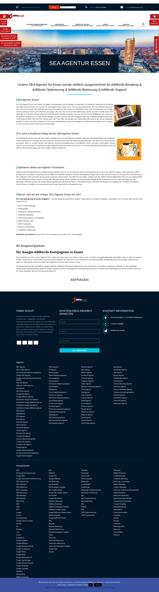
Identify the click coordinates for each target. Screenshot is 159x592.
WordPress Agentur (87, 412)
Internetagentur (54, 378)
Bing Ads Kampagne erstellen (59, 532)
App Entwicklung (86, 501)
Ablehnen (97, 585)
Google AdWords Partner (57, 518)
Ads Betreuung (54, 481)
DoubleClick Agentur (120, 398)
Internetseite (85, 476)
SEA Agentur (20, 411)
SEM (17, 507)
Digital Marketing (119, 493)
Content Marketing (120, 487)
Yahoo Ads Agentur (22, 427)
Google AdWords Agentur (25, 397)
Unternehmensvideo (120, 512)
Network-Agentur (119, 395)
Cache (18, 535)
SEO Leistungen (21, 490)
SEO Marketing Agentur (57, 417)
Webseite (84, 470)
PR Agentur (52, 370)
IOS (82, 504)
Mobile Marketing (119, 484)
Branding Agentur (55, 406)
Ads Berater (53, 495)
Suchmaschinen (21, 518)
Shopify (116, 518)
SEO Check (20, 501)
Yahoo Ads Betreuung (56, 540)
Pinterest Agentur (87, 406)
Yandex (51, 552)
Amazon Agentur (86, 367)
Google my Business (23, 549)
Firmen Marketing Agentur (58, 392)
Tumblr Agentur (86, 403)
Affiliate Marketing (22, 577)
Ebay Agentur (85, 370)
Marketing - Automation (121, 481)
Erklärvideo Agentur (120, 403)
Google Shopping (22, 566)
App (82, 495)
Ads (50, 470)
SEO (17, 470)
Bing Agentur (20, 419)
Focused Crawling (120, 504)
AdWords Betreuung (56, 501)
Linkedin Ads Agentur (23, 442)
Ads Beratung (53, 484)
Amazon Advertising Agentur (25, 439)
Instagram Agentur (87, 381)
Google (18, 512)
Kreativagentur (54, 381)
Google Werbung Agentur (25, 450)
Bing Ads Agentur (22, 422)
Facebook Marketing (121, 479)
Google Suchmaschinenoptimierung (28, 479)
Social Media (118, 532)
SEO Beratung (21, 495)
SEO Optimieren (21, 487)
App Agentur (118, 367)
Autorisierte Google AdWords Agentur (29, 402)
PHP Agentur (118, 372)
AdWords (52, 473)
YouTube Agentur (87, 378)
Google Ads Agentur (23, 394)
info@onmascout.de (136, 7)
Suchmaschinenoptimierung (25, 473)
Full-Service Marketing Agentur (59, 384)
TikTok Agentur (86, 389)
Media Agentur (54, 372)
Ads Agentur (20, 388)
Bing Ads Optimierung (56, 529)
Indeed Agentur (86, 395)
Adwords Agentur (22, 383)
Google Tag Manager (23, 560)
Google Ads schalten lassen (58, 493)
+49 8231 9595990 (100, 7)
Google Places (21, 552)
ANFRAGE (126, 25)
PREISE (105, 25)
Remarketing (20, 574)
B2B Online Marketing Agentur (59, 398)
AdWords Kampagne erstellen (59, 507)
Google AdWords (54, 479)
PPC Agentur (20, 416)
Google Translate (22, 568)
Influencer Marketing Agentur (91, 386)
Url (17, 526)
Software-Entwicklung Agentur (124, 392)
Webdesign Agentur (120, 370)
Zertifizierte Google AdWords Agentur (29, 408)
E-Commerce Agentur (56, 403)
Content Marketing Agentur (123, 384)
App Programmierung (88, 498)
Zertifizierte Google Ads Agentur (27, 405)
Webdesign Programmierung (91, 490)
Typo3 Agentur (86, 417)
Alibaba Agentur (86, 372)
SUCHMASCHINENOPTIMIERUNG (36, 25)
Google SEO (20, 476)
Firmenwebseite (86, 479)
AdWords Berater (54, 515)
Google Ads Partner (55, 498)
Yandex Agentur (21, 430)
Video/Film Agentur (120, 400)
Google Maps (20, 554)
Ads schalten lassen (55, 490)
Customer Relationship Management (126, 490)
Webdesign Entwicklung (89, 493)
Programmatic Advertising (122, 501)
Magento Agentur (87, 415)
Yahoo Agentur (21, 425)
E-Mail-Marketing (119, 476)
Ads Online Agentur (22, 391)
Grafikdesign (85, 487)
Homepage (85, 473)
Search (18, 515)
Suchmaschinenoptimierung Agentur (28, 372)
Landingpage (85, 484)
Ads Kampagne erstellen (57, 487)
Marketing (117, 470)
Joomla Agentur (86, 420)
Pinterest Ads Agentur (23, 433)
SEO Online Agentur (23, 370)
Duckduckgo (53, 549)
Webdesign (85, 481)
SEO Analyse (20, 498)
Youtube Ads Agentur (23, 436)
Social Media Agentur (56, 400)
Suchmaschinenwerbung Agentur (27, 453)
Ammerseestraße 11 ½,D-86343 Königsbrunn (126, 317)
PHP (82, 509)
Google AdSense (22, 543)
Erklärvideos (118, 509)
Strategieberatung (120, 507)
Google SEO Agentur (23, 375)
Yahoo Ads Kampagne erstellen (59, 546)
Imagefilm (117, 515)
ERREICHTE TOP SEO (82, 25)
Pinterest (117, 535)
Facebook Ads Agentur (24, 444)
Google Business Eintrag (24, 546)
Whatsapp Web (119, 526)
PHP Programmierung (88, 512)
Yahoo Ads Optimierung (57, 543)
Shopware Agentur (120, 386)
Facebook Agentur (87, 375)
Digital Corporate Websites (123, 498)
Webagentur (53, 389)
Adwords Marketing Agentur (58, 420)
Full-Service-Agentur (56, 395)
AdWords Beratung (55, 504)
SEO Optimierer (21, 484)
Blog (54, 7)
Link (17, 532)
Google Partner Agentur (24, 456)
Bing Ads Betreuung (55, 526)
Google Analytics (22, 540)
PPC (17, 509)
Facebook (117, 523)
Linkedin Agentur (87, 398)
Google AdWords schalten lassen (60, 512)
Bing (50, 521)
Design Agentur (119, 375)
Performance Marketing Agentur (60, 409)
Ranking (19, 529)
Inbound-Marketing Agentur (123, 389)
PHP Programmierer (88, 515)
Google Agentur (21, 447)
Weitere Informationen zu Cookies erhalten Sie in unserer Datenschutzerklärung (79, 587)
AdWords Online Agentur (24, 385)
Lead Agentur (118, 381)
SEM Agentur (20, 413)
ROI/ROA (19, 571)
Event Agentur (53, 386)
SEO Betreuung (21, 493)
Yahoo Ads (52, 538)
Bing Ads (52, 523)
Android (83, 507)
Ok (90, 585)
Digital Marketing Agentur (57, 412)
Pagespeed (20, 538)
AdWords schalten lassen (57, 509)
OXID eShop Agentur (88, 423)
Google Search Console (24, 521)
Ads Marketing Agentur (56, 423)
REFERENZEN (59, 25)
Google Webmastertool (24, 557)
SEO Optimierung (22, 481)
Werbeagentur (54, 367)
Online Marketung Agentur (58, 375)
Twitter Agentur (86, 384)
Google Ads (53, 476)
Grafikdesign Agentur (121, 378)
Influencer (117, 529)
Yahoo (51, 535)
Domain (19, 523)
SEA (17, 504)
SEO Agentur (20, 367)
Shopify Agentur (86, 409)
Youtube (116, 521)
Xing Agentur (85, 392)
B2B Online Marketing (121, 495)
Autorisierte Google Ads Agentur (27, 399)
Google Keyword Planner (24, 563)
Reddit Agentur (86, 400)
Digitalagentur (53, 415)
